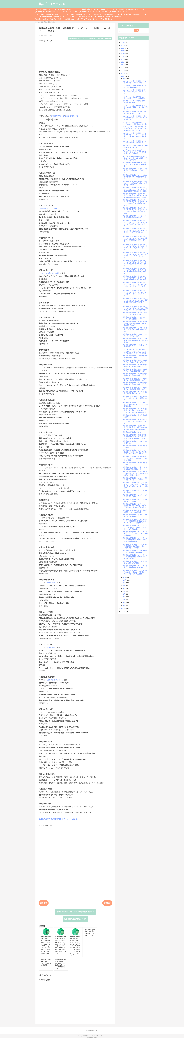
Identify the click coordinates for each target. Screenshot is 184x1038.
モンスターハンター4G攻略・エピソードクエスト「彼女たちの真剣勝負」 (135, 164)
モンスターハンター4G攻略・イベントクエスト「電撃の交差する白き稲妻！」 (135, 107)
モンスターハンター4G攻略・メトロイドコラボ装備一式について (135, 142)
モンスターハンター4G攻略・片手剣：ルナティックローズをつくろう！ (134, 91)
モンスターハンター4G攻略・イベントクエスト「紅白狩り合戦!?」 (135, 82)
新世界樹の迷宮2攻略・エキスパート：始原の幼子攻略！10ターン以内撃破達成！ (135, 404)
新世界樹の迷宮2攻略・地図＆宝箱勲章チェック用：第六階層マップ (135, 365)
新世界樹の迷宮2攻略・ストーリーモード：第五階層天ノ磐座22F (135, 566)
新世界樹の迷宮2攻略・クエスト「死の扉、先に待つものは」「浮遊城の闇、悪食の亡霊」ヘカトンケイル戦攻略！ (135, 485)
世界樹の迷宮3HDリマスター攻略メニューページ (98, 9)
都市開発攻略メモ (57, 116)
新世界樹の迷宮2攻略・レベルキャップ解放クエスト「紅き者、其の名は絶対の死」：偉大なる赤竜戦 (135, 451)
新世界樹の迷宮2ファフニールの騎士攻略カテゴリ (75, 912)
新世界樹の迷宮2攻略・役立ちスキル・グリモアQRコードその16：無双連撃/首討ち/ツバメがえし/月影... (135, 195)
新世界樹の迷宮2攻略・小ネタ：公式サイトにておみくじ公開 (135, 112)
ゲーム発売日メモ (106, 19)
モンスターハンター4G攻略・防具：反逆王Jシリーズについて (135, 101)
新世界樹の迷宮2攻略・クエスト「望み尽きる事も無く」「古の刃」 (135, 479)
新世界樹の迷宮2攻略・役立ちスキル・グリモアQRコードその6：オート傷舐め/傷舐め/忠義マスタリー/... (135, 277)
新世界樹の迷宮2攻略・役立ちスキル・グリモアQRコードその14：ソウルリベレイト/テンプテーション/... (135, 210)
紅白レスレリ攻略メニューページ (74, 16)
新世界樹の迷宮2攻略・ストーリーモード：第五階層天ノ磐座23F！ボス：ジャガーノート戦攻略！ (135, 521)
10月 (125, 580)
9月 (124, 583)
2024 (123, 48)
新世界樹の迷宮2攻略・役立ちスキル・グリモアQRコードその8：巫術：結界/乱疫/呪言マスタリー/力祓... (134, 263)
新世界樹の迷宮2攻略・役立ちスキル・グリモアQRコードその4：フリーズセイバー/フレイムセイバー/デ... (135, 293)
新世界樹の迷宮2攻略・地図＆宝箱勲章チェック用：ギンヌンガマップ (135, 361)
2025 (123, 45)
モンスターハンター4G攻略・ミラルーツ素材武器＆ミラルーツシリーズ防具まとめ (135, 117)
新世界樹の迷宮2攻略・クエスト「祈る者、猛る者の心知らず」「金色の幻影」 (135, 340)
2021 (123, 56)
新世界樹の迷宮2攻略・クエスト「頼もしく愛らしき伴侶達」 (135, 562)
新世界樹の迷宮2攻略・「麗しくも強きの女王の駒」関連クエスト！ (135, 468)
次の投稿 (43, 903)
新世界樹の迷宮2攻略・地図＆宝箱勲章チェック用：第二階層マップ (135, 383)
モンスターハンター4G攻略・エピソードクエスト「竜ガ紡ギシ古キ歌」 (135, 123)
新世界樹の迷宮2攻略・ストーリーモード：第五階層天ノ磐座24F (135, 551)
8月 (124, 585)
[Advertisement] (75, 55)
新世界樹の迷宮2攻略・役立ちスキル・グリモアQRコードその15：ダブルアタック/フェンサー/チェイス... (135, 202)
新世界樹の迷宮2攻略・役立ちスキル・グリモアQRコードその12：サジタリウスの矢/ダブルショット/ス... (135, 231)
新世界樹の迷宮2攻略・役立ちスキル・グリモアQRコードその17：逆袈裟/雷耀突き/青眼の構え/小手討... (135, 189)
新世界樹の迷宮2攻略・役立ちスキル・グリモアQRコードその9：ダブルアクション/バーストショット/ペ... (135, 255)
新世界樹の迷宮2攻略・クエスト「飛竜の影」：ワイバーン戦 (135, 500)
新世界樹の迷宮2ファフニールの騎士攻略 (82, 38)
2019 (123, 62)
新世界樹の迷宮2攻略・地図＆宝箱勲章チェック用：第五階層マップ (135, 370)
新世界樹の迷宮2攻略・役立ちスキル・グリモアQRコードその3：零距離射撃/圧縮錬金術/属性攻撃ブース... (135, 301)
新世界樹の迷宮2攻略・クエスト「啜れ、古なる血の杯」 (135, 515)
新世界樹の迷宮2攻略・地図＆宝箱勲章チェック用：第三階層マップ (135, 379)
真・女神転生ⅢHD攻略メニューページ (48, 12)
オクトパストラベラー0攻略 (95, 16)
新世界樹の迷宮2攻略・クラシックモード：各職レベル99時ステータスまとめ (135, 329)
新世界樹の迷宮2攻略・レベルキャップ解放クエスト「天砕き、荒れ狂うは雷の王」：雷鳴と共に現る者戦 (135, 505)
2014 (123, 76)
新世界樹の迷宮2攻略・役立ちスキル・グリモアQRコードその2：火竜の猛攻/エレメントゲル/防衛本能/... (135, 308)
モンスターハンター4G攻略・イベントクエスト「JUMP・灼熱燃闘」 (135, 97)
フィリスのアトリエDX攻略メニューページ (112, 12)
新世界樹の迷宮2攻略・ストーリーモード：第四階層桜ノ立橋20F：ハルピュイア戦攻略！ (135, 556)
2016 (123, 70)
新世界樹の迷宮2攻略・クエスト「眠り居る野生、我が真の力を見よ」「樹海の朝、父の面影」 (135, 546)
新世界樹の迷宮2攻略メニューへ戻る (58, 819)
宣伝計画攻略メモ (71, 116)
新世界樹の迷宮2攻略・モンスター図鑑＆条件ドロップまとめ (135, 392)
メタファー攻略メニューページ (45, 9)
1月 (124, 605)
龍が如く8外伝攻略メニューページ (69, 9)
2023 (123, 51)
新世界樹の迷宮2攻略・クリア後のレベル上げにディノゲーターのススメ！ (135, 421)
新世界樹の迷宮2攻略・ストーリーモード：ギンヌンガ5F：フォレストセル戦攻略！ (135, 533)
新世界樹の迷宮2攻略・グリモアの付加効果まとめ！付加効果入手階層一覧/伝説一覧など (135, 323)
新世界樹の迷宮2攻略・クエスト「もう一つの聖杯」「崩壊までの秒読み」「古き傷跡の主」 (135, 527)
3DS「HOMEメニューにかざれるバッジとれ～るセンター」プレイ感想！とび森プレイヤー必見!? (135, 151)
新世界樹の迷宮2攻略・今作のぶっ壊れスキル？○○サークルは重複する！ (135, 170)
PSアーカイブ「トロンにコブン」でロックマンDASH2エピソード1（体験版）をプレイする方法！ (135, 128)
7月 (124, 588)
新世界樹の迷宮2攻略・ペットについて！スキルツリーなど (135, 335)
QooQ (95, 1037)
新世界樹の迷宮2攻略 (104, 38)
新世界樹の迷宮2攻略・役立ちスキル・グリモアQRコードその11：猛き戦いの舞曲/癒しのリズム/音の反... (135, 239)
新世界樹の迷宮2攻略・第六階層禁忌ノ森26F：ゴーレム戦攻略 (135, 511)
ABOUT (80, 19)
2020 (123, 59)
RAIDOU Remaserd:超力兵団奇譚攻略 (48, 16)
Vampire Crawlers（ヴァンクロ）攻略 (48, 19)
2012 (123, 611)
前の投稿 (107, 903)
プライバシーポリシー (91, 19)
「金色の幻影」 (51, 647)
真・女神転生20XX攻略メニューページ (133, 14)
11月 (125, 577)
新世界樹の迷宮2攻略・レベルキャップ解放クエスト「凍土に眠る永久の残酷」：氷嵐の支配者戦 (135, 473)
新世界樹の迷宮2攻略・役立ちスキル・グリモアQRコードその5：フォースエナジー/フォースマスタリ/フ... (135, 285)
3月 (124, 600)
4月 (124, 597)
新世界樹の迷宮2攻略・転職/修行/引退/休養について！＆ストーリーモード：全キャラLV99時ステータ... (134, 436)
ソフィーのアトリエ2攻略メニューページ (79, 14)
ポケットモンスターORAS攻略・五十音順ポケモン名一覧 (135, 146)
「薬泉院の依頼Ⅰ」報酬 (48, 208)
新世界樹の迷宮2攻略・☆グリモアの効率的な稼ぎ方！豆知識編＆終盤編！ (135, 176)
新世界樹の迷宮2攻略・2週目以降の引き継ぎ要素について (135, 356)
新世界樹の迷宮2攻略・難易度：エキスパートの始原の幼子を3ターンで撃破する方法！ (135, 183)
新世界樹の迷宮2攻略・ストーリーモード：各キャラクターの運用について (135, 398)
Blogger (95, 1030)
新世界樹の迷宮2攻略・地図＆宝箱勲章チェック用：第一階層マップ (135, 388)
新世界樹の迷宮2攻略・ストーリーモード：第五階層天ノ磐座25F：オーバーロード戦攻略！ (135, 539)
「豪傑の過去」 (51, 583)
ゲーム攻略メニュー (69, 19)
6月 (124, 591)
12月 (125, 78)
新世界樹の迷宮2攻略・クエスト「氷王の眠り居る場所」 (135, 495)
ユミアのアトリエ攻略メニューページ (106, 14)
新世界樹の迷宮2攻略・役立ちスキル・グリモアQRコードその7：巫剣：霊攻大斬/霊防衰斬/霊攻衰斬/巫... (134, 270)
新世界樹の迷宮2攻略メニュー (133, 432)
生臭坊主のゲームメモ (52, 4)
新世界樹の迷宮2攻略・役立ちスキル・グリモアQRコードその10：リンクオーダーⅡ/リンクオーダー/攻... (135, 247)
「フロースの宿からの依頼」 (49, 273)
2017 (123, 68)
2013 (123, 609)
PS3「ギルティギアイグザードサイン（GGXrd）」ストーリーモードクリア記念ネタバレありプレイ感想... (135, 351)
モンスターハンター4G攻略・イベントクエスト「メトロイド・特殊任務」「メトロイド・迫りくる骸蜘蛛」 (135, 135)
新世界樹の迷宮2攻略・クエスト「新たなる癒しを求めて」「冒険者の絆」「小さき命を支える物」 (135, 572)
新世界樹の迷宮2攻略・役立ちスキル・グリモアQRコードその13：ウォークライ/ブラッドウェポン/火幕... (135, 223)
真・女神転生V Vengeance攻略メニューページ (131, 9)
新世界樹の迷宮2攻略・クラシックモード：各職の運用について (135, 318)
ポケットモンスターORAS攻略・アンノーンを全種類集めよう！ (135, 86)
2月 (124, 602)
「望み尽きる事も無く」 (54, 680)
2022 (123, 54)
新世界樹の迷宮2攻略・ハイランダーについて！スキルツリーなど (135, 313)
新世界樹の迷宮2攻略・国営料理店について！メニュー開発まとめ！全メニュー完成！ (135, 458)
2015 (123, 73)
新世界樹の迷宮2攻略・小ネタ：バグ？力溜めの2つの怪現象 (134, 216)
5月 (124, 594)
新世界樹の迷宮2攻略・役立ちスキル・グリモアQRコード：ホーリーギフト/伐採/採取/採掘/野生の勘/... (135, 427)
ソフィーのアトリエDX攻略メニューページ (49, 14)
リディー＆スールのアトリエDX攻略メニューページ (80, 12)
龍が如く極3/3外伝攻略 (113, 16)
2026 (123, 42)
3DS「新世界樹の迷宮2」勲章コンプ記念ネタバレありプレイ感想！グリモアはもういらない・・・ (135, 158)
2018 (123, 65)
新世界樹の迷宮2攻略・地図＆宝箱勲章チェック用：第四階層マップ (135, 374)
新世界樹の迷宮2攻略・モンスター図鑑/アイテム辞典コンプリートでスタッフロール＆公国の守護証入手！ (135, 410)
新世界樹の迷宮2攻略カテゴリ (75, 919)
